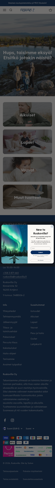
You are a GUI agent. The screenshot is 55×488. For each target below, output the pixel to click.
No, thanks (40, 260)
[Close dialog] (52, 226)
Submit (40, 252)
